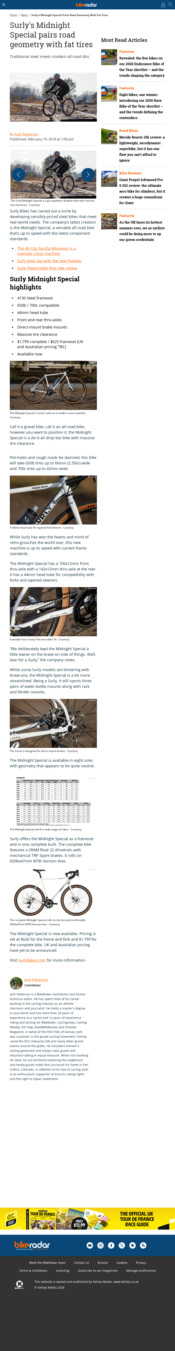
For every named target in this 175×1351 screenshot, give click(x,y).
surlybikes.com (32, 960)
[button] (53, 178)
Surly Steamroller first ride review (47, 268)
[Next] (88, 174)
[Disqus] (76, 1148)
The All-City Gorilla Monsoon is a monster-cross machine (46, 251)
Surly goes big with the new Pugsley (49, 260)
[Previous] (18, 174)
